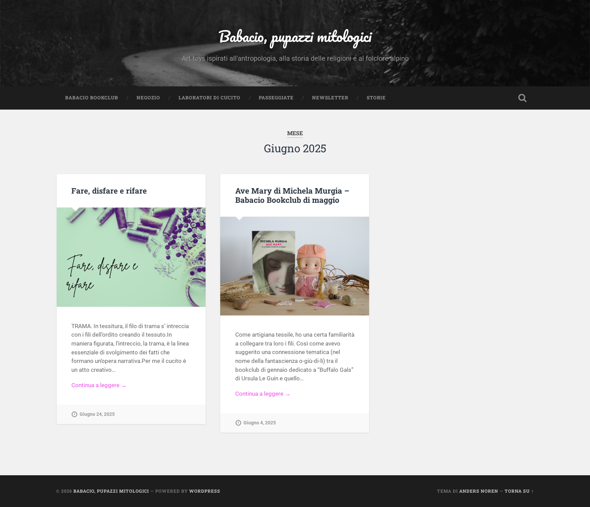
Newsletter (330, 98)
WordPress (204, 491)
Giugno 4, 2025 (259, 423)
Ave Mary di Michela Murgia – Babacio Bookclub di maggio (292, 195)
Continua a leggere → (99, 385)
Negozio (148, 98)
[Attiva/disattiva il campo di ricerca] (522, 98)
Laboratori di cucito (209, 98)
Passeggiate (276, 98)
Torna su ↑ (519, 491)
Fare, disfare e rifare (109, 190)
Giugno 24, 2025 (97, 414)
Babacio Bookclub (91, 98)
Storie (376, 98)
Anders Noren (478, 491)
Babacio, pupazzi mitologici (295, 36)
